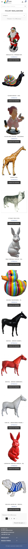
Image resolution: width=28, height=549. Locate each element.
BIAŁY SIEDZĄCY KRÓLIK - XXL (14, 259)
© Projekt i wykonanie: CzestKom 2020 (14, 546)
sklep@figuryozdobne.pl (7, 532)
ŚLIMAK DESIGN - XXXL (14, 95)
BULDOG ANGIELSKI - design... (14, 504)
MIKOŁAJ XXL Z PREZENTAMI (14, 54)
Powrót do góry (19, 523)
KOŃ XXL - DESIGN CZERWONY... (14, 381)
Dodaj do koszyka (14, 59)
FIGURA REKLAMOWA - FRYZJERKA (14, 136)
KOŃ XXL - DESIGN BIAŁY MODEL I (14, 422)
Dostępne (14, 15)
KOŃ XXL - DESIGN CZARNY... (14, 341)
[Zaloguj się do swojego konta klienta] (22, 2)
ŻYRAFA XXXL (14, 177)
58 (14, 518)
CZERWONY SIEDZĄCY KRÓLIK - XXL (14, 463)
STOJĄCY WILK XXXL (14, 218)
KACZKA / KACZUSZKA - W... (14, 300)
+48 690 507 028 (5, 534)
